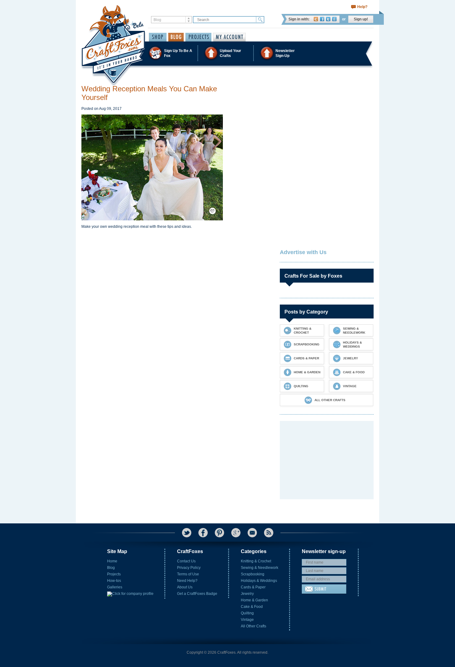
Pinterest (219, 532)
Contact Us (186, 561)
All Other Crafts (253, 626)
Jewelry (247, 593)
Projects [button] (198, 37)
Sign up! (361, 19)
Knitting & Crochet (256, 561)
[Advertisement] (326, 123)
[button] (227, 53)
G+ (235, 532)
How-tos (114, 580)
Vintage (247, 619)
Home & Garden (254, 600)
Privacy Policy (189, 567)
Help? (362, 7)
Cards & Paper (253, 587)
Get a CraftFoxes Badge (197, 593)
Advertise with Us (303, 252)
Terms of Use (188, 574)
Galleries (114, 587)
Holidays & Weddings (259, 580)
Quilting (247, 613)
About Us (185, 587)
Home (112, 561)
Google (334, 19)
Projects (114, 574)
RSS (268, 532)
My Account (229, 37)
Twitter (328, 19)
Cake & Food (252, 606)
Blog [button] (176, 37)
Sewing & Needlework (259, 567)
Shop (158, 37)
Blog (111, 567)
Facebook (322, 19)
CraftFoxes (316, 19)
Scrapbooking (252, 574)
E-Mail (252, 532)
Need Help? (187, 580)
